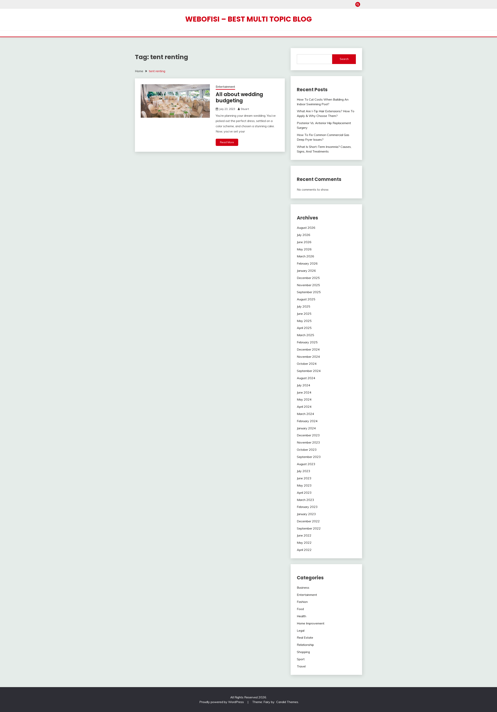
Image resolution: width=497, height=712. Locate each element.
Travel (301, 666)
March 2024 (305, 414)
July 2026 (303, 235)
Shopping (303, 652)
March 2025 (305, 335)
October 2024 (307, 364)
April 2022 (304, 550)
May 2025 (304, 321)
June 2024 (304, 392)
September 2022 (309, 528)
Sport (301, 659)
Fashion (302, 602)
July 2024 (303, 385)
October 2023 (307, 450)
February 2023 (307, 507)
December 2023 (308, 435)
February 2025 (307, 342)
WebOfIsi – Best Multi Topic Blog (248, 19)
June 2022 (304, 535)
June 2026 (304, 242)
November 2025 (308, 285)
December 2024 (308, 349)
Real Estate (305, 637)
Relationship (305, 645)
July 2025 (303, 306)
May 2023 (304, 485)
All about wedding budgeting (239, 97)
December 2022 (308, 521)
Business (303, 587)
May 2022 (304, 543)
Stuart (245, 109)
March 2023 (305, 500)
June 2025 (304, 314)
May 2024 (304, 399)
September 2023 (309, 457)
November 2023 (308, 442)
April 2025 (304, 328)
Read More (227, 142)
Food (300, 609)
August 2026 (306, 228)
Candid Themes (287, 702)
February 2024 (307, 421)
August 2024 (306, 378)
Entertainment (225, 87)
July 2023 (303, 471)
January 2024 (306, 428)
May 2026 (304, 249)
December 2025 (308, 278)
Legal (300, 630)
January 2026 (306, 271)
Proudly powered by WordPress (222, 702)
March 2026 (305, 256)
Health (301, 616)
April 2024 (304, 407)
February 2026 (307, 263)
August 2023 (306, 464)
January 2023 (306, 514)
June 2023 (304, 478)
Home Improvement (310, 623)
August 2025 (306, 299)
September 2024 (309, 371)
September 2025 (309, 292)
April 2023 (304, 493)
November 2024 (308, 357)
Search (344, 59)
